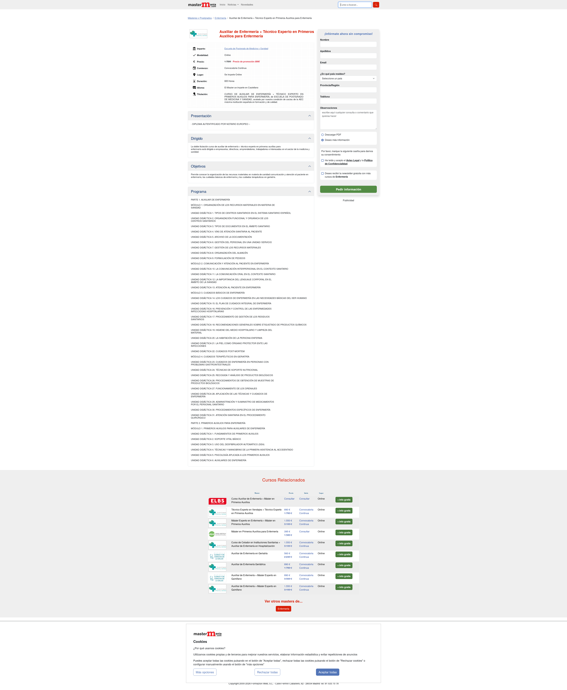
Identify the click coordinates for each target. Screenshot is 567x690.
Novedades (247, 4)
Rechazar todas (267, 672)
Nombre (324, 39)
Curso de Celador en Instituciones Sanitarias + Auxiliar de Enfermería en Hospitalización (255, 544)
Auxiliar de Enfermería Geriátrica (248, 564)
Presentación (201, 115)
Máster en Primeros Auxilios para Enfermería (254, 531)
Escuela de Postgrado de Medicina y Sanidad (246, 48)
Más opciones (205, 672)
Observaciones (328, 107)
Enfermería (283, 608)
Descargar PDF (333, 134)
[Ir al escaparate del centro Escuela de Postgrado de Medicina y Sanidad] (204, 33)
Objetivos (198, 166)
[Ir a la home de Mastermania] (202, 4)
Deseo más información (337, 140)
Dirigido (197, 138)
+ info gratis (344, 499)
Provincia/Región (329, 85)
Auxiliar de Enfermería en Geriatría (249, 553)
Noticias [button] (232, 4)
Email (323, 62)
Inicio (222, 4)
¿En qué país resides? (332, 74)
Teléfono (325, 96)
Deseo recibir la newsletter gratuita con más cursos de (348, 175)
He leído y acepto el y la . (349, 162)
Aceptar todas (327, 672)
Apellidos (325, 51)
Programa (198, 191)
